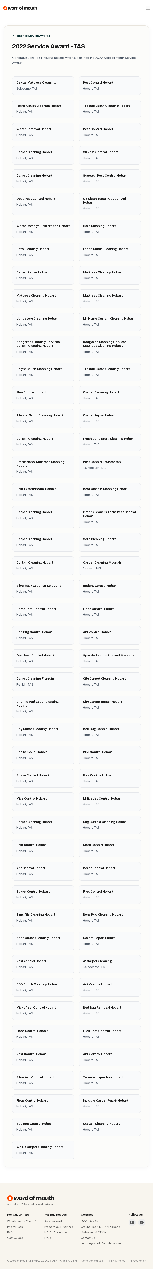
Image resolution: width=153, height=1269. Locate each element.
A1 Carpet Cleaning (97, 961)
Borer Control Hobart (99, 868)
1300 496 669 (89, 1221)
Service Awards (53, 1221)
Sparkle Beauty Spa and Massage (108, 655)
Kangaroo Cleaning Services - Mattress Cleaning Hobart (105, 344)
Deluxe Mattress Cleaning (36, 82)
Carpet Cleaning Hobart (34, 152)
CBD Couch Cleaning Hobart (37, 984)
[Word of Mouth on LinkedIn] (132, 1222)
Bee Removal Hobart (31, 752)
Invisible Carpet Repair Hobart (105, 1100)
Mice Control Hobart (31, 798)
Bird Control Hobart (98, 752)
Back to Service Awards (33, 35)
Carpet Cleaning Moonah (102, 562)
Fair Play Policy (116, 1260)
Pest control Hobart (31, 961)
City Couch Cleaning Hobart (37, 729)
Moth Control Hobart (98, 845)
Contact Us (88, 1237)
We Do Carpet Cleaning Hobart (39, 1147)
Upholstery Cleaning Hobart (37, 318)
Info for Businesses (56, 1232)
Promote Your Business (58, 1226)
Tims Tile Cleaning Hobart (35, 914)
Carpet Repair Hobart (32, 272)
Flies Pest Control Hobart (102, 1031)
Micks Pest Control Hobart (36, 1007)
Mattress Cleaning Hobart (103, 272)
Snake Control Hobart (32, 775)
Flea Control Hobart (31, 392)
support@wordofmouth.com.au (101, 1243)
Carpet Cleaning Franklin (35, 678)
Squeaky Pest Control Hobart (105, 175)
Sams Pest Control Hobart (36, 609)
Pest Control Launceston (102, 462)
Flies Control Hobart (98, 891)
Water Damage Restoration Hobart (43, 226)
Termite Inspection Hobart (103, 1077)
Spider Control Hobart (33, 891)
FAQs (10, 1232)
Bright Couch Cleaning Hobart (39, 369)
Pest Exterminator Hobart (36, 489)
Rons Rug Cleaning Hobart (103, 914)
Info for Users (15, 1226)
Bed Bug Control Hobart (34, 632)
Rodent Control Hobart (100, 586)
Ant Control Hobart (30, 868)
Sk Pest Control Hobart (100, 152)
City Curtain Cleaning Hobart (105, 822)
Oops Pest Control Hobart (35, 199)
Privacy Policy (138, 1260)
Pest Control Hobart (98, 82)
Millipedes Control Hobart (102, 798)
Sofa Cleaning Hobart (99, 226)
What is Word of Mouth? (21, 1221)
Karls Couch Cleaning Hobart (38, 938)
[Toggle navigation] (148, 8)
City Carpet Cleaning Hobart (104, 678)
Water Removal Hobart (33, 129)
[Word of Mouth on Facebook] (141, 1222)
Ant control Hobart (97, 632)
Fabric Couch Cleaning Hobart (38, 106)
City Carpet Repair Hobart (102, 702)
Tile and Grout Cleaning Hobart (106, 106)
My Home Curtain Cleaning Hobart (109, 318)
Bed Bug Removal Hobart (102, 1007)
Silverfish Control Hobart (35, 1077)
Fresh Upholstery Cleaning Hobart (109, 439)
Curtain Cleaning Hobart (34, 439)
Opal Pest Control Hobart (35, 655)
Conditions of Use (92, 1260)
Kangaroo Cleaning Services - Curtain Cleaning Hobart (39, 344)
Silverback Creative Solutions (38, 586)
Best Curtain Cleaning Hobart (105, 489)
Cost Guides (15, 1237)
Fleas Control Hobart (99, 609)
